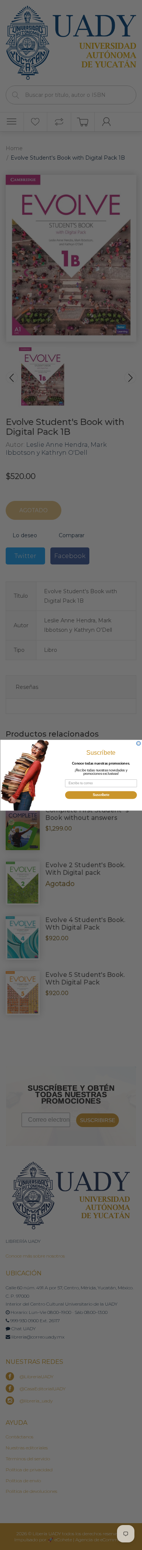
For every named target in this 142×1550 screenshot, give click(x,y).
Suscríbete (100, 794)
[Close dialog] (138, 743)
